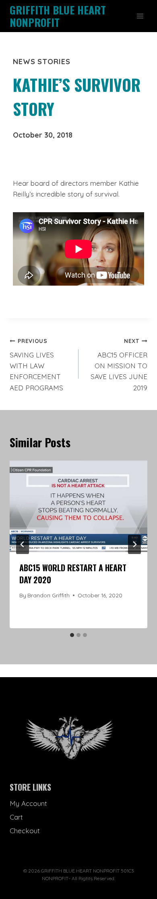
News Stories (41, 61)
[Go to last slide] (22, 544)
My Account (28, 803)
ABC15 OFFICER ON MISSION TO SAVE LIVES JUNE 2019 (119, 364)
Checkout (25, 830)
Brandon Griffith (48, 595)
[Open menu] (139, 16)
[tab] (72, 635)
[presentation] (78, 506)
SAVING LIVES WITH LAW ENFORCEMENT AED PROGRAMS (36, 364)
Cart (16, 817)
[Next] (134, 544)
